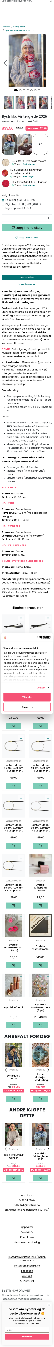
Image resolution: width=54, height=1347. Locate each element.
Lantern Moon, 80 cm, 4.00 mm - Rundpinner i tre (13, 887)
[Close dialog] (49, 1305)
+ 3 (40, 144)
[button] (16, 90)
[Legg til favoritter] (21, 618)
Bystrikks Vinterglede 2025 (40, 1156)
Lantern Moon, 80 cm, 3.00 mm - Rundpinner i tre (13, 828)
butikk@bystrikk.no (28, 1205)
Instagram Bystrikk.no (27, 1265)
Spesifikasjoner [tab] (27, 284)
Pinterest (28, 1281)
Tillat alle (27, 697)
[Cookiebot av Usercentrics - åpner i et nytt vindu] (38, 637)
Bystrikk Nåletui (13, 1007)
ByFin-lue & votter (13, 1077)
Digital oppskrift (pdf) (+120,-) (23, 204)
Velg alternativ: (11, 195)
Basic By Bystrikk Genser (13, 1156)
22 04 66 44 (29, 1200)
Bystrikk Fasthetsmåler (40, 947)
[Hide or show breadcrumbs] (33, 30)
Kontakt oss (27, 1237)
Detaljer (41, 687)
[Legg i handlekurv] (13, 726)
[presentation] (5, 63)
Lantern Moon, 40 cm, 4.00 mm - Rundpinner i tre (40, 768)
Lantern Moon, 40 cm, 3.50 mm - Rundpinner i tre (13, 768)
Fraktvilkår (27, 1232)
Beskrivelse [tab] (27, 277)
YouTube (27, 1276)
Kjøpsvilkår (27, 1227)
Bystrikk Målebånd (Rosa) (40, 887)
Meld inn (27, 1336)
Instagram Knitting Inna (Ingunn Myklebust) (27, 1258)
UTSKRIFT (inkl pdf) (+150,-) (21, 200)
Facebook (27, 1271)
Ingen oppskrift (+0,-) (18, 208)
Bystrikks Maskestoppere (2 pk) (40, 1007)
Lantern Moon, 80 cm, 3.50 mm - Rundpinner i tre (40, 828)
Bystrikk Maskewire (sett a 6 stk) (13, 947)
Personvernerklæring (27, 1242)
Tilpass (25, 707)
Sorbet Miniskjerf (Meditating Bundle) (40, 1077)
